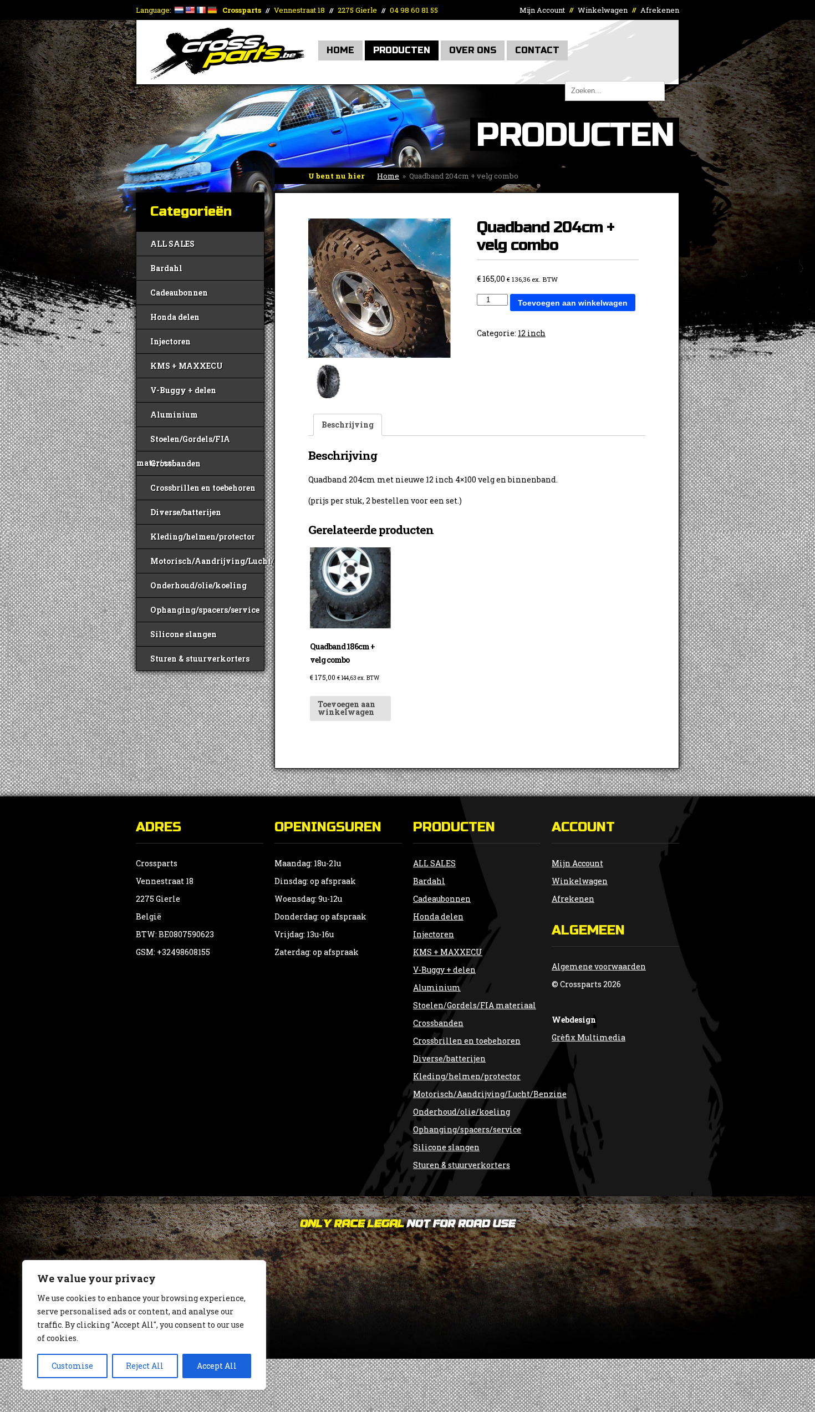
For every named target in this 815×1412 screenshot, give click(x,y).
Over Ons (472, 50)
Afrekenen (659, 10)
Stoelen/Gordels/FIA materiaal (183, 442)
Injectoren (170, 341)
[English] (190, 10)
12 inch (532, 333)
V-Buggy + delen (183, 390)
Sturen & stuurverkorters (199, 658)
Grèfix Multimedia (588, 1037)
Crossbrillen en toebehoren (203, 487)
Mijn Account (542, 10)
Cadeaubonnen (179, 292)
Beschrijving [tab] (348, 424)
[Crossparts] (227, 76)
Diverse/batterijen (185, 512)
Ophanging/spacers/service (204, 610)
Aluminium (174, 414)
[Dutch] (179, 10)
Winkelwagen (603, 10)
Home (340, 50)
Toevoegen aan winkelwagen (573, 302)
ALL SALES (172, 243)
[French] (201, 10)
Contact (537, 50)
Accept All (217, 1365)
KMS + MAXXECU (186, 365)
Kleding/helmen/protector (202, 536)
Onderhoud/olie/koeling (198, 585)
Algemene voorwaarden (599, 966)
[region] (144, 1325)
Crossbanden (175, 463)
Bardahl (166, 268)
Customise (72, 1365)
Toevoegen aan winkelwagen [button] (346, 708)
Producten (401, 50)
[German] (212, 10)
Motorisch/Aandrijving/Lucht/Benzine (207, 561)
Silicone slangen (183, 634)
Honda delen (175, 317)
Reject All (145, 1365)
